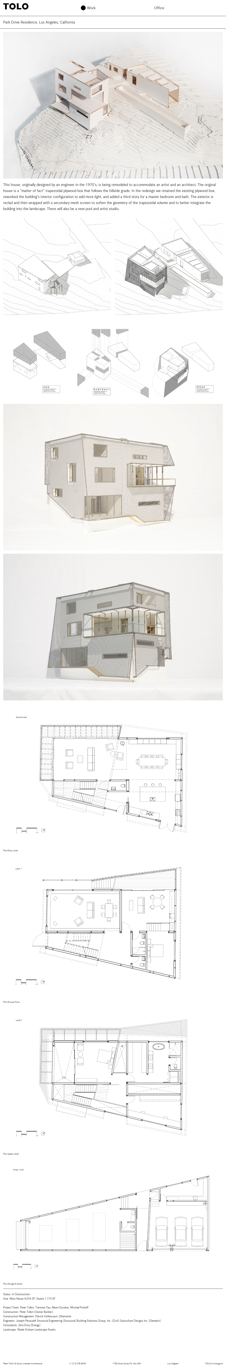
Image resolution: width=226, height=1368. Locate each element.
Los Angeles (172, 1363)
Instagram (214, 1363)
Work (91, 8)
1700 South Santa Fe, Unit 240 (126, 1363)
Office (159, 8)
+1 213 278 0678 (77, 1363)
